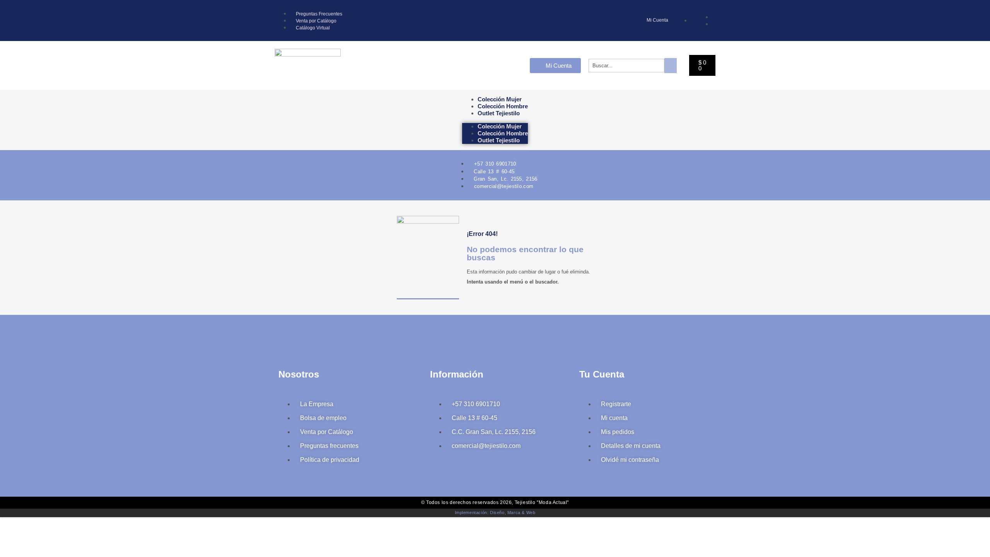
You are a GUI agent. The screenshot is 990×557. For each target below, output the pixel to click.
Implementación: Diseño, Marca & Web (495, 512)
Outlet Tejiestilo (499, 113)
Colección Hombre (503, 106)
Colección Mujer (500, 99)
